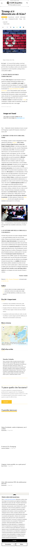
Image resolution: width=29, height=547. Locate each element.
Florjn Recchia (3, 430)
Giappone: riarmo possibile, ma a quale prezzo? (13, 464)
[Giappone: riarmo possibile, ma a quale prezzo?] (14, 456)
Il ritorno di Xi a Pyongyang (8, 446)
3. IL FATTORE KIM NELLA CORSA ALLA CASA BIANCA (14, 293)
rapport (14, 142)
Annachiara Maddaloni (5, 448)
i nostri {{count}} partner (9, 499)
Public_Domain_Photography (11, 51)
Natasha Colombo (6, 23)
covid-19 (17, 17)
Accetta (14, 540)
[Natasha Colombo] (2, 24)
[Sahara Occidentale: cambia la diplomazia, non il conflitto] (14, 419)
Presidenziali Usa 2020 (13, 19)
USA (24, 19)
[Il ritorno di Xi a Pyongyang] (14, 438)
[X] (10, 27)
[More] (23, 27)
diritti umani (22, 17)
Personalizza (8, 544)
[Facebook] (7, 27)
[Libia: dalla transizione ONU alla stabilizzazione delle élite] (14, 474)
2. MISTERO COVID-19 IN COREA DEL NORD (14, 291)
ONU (6, 19)
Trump (20, 19)
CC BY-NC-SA (5, 281)
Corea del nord (11, 17)
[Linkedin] (13, 27)
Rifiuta (21, 544)
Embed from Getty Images (6, 106)
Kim (3, 19)
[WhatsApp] (17, 27)
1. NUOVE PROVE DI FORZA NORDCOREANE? (14, 289)
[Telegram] (20, 27)
